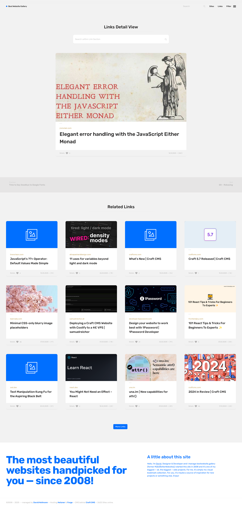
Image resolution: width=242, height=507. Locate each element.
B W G (17, 6)
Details (121, 153)
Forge (70, 502)
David (158, 463)
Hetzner (61, 502)
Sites (211, 6)
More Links (120, 426)
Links (220, 6)
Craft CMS (90, 502)
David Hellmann (40, 502)
